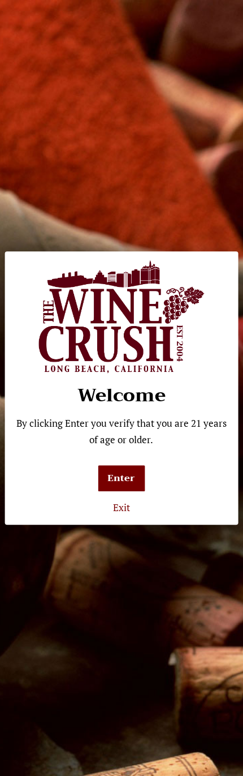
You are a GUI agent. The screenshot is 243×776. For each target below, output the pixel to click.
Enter (121, 478)
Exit (121, 507)
